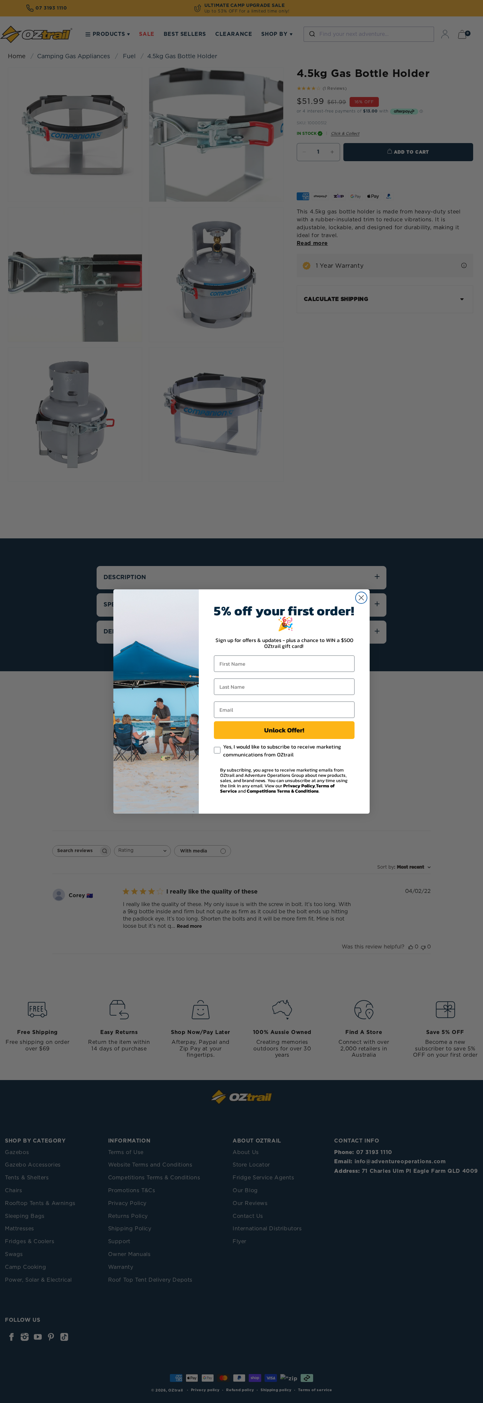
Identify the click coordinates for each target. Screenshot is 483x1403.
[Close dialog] (361, 597)
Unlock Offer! (284, 730)
